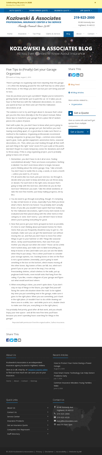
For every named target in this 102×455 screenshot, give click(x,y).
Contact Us (12, 412)
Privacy (39, 451)
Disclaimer (49, 451)
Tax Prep (37, 33)
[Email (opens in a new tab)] (19, 340)
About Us (11, 408)
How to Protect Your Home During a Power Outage (73, 366)
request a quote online (38, 369)
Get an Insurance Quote (17, 425)
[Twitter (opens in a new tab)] (11, 340)
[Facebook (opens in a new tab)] (7, 340)
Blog (69, 33)
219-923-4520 (63, 417)
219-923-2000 (63, 414)
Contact (92, 33)
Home (9, 33)
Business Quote (62, 10)
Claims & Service (54, 33)
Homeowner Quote (38, 10)
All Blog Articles (77, 92)
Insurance (23, 33)
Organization (76, 104)
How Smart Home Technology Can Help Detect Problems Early (74, 376)
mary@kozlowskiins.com (67, 421)
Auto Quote (15, 10)
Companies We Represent (18, 429)
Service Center (13, 416)
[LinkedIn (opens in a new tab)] (15, 340)
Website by (75, 451)
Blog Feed (75, 84)
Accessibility (61, 451)
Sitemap (33, 381)
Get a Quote (77, 131)
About (79, 33)
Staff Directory (13, 434)
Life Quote (85, 10)
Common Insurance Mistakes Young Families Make (73, 385)
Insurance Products (15, 421)
